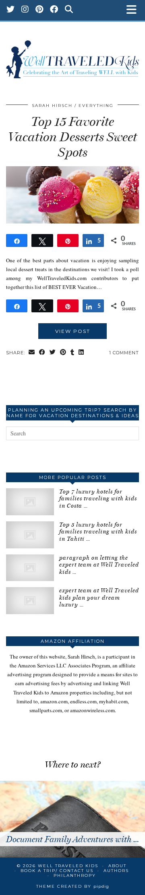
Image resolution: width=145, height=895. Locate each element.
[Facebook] (54, 10)
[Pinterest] (39, 10)
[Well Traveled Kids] (72, 55)
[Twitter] (10, 10)
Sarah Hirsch (52, 105)
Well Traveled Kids (68, 865)
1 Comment (124, 352)
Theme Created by (72, 886)
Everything (96, 105)
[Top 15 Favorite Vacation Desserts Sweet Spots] (72, 221)
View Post (72, 331)
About (117, 865)
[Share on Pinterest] (63, 353)
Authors (116, 870)
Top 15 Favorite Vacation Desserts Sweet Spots (72, 137)
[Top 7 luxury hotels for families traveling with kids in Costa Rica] (30, 501)
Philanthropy (75, 875)
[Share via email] (32, 353)
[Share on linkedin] (81, 353)
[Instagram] (25, 10)
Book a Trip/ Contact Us (57, 870)
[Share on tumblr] (72, 353)
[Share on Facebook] (42, 353)
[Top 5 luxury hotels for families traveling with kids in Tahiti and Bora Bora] (30, 534)
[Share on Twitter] (53, 353)
